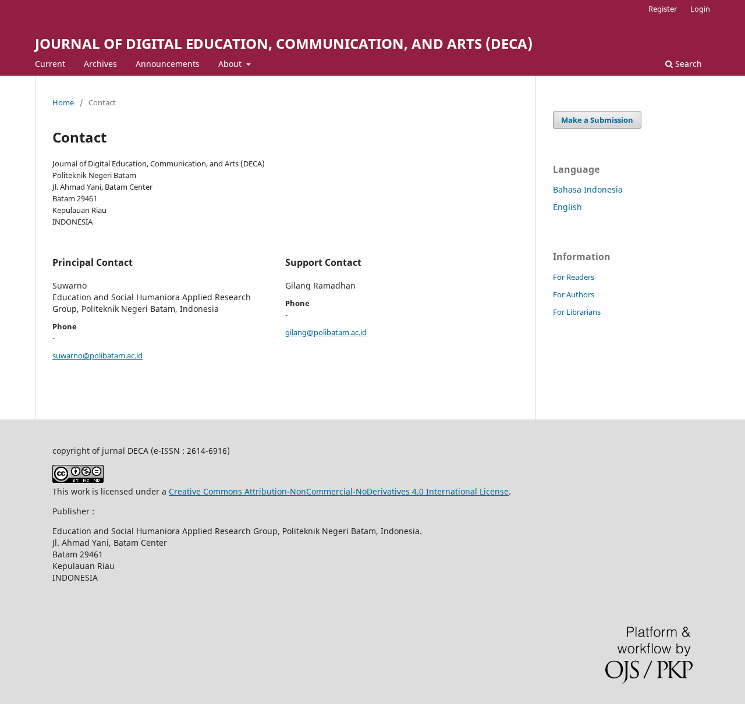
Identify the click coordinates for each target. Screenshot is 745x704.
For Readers (573, 277)
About (231, 63)
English (567, 206)
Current (50, 63)
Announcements (168, 63)
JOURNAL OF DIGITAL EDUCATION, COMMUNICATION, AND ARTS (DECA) (284, 43)
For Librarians (577, 312)
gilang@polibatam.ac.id (326, 332)
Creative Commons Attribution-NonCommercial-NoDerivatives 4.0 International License (339, 491)
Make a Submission (597, 120)
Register (662, 8)
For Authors (573, 294)
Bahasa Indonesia (588, 189)
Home (63, 102)
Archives (100, 63)
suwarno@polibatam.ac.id (97, 355)
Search (687, 63)
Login (700, 8)
